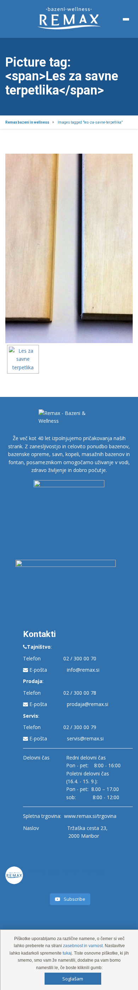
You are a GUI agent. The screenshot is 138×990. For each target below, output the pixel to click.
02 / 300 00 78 (79, 692)
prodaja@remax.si (87, 704)
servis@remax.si (85, 738)
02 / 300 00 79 (79, 727)
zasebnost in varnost (83, 945)
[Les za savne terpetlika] (23, 359)
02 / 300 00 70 (79, 658)
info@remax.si (83, 669)
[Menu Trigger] (126, 19)
